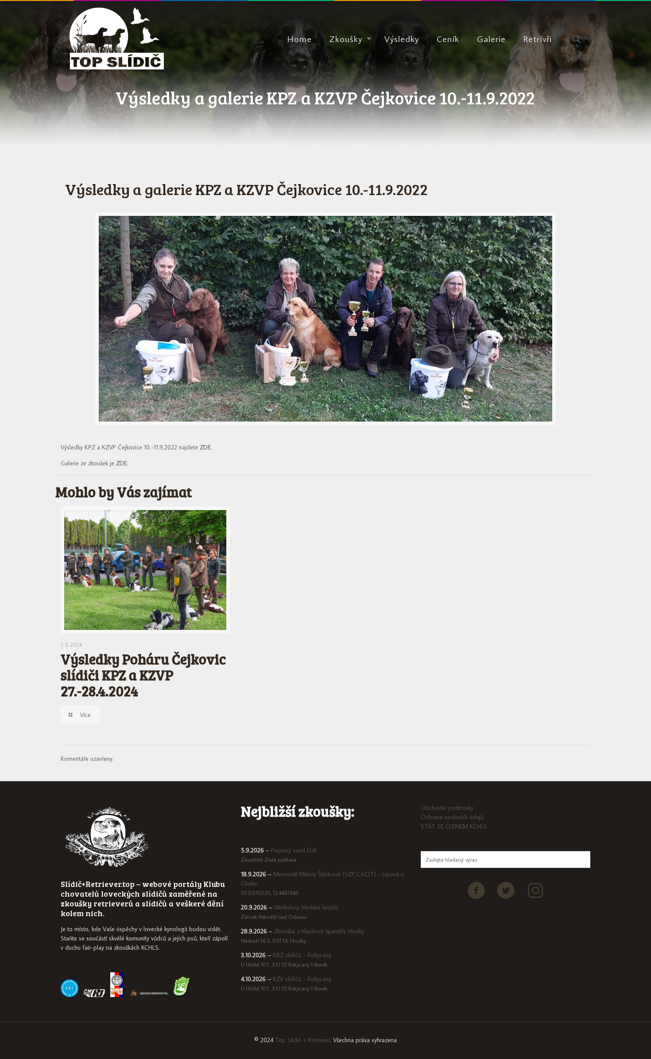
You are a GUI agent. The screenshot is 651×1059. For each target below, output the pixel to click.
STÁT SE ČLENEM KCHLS (454, 826)
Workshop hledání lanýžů (306, 907)
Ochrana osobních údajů (452, 817)
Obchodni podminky (447, 808)
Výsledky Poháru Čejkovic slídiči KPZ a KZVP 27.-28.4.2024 (143, 674)
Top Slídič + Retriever (302, 1040)
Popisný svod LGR (294, 850)
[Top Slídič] (117, 38)
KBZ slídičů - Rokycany (302, 955)
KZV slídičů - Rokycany (302, 979)
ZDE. (206, 447)
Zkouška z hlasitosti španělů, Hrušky (319, 931)
